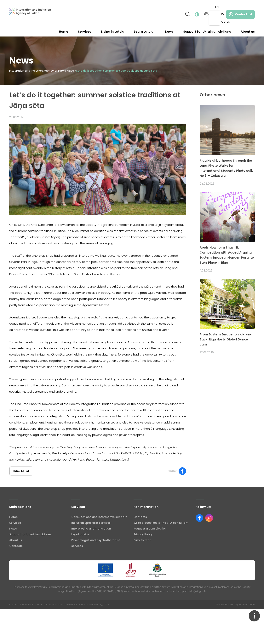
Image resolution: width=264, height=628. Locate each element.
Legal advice (80, 534)
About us (248, 31)
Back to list (21, 471)
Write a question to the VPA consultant (161, 523)
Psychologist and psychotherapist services (95, 543)
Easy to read (142, 540)
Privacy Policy (143, 534)
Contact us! (243, 14)
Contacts (16, 546)
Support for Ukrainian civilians (207, 31)
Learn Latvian (144, 31)
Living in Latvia (112, 31)
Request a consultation (150, 528)
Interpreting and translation (91, 528)
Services (84, 31)
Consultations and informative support (99, 517)
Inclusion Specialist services (91, 523)
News (169, 31)
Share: (172, 471)
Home (63, 31)
